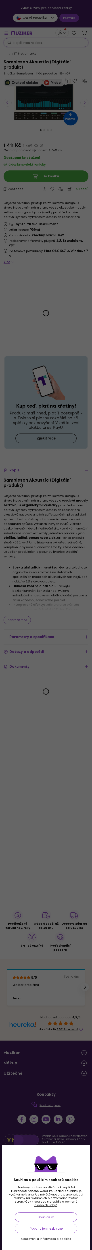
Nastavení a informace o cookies (46, 1239)
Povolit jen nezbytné (46, 1228)
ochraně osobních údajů (55, 1203)
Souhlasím (46, 1217)
